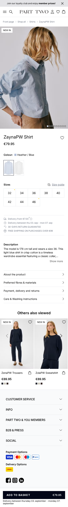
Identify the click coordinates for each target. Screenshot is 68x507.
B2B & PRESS (15, 430)
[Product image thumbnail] (47, 126)
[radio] (10, 193)
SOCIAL (11, 440)
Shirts (32, 21)
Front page (8, 21)
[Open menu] (4, 12)
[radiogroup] (34, 197)
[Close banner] (62, 3)
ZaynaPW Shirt (47, 21)
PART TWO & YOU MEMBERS (25, 420)
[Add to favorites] (62, 137)
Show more (56, 261)
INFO (9, 409)
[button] (34, 274)
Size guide (58, 184)
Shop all (22, 21)
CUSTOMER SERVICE (20, 399)
